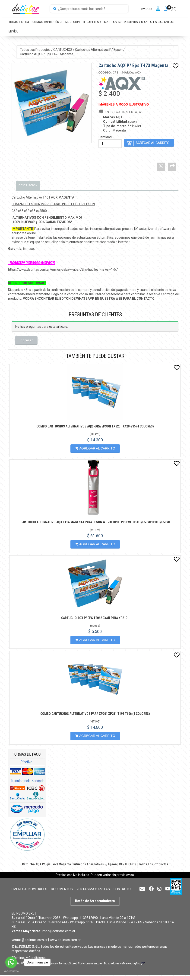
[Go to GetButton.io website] (11, 971)
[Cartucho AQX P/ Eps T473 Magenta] (51, 103)
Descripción (28, 185)
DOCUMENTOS (62, 889)
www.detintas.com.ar (65, 940)
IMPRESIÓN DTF (75, 22)
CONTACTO (122, 889)
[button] (142, 889)
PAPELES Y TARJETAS (102, 22)
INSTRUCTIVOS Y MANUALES (137, 22)
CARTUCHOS (62, 49)
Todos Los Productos (35, 49)
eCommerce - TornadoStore (58, 963)
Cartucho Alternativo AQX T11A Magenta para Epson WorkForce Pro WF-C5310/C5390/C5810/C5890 (95, 522)
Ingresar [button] (26, 340)
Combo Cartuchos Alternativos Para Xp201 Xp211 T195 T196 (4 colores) (95, 714)
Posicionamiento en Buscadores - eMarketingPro (109, 963)
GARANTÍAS (166, 22)
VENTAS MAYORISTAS (93, 889)
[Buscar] (55, 9)
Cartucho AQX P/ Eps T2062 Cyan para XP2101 (95, 618)
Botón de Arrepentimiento (95, 901)
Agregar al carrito (97, 448)
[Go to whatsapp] (11, 962)
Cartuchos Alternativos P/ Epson (99, 49)
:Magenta (114, 130)
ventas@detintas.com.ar (30, 940)
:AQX (112, 117)
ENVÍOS (14, 31)
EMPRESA (19, 889)
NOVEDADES (37, 889)
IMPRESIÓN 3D (54, 22)
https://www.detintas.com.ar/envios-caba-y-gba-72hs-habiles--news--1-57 (63, 269)
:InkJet (122, 126)
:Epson (120, 121)
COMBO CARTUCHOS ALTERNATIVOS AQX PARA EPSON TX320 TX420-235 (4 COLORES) (95, 426)
